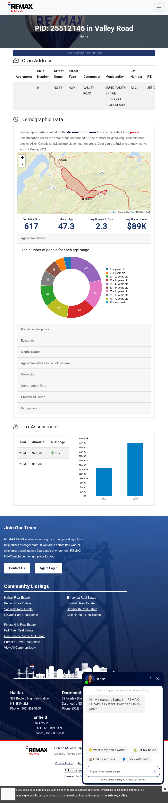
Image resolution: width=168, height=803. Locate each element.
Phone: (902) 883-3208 (48, 733)
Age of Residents (33, 238)
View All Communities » (20, 647)
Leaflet (112, 212)
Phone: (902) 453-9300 (25, 708)
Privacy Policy (117, 795)
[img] (165, 789)
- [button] (22, 164)
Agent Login (48, 568)
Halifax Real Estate (17, 597)
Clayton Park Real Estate (21, 614)
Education (28, 340)
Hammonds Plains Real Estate (24, 636)
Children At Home (33, 397)
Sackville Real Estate (18, 609)
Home (84, 36)
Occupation (29, 408)
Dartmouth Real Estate (82, 609)
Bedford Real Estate (17, 603)
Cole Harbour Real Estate (84, 614)
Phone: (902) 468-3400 (77, 708)
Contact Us (17, 568)
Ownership (28, 374)
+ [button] (22, 157)
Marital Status (30, 352)
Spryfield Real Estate (81, 603)
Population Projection (35, 329)
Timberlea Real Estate (81, 597)
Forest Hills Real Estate (20, 624)
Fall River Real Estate (18, 630)
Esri (132, 212)
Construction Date (33, 386)
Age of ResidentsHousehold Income (45, 363)
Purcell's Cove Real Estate (22, 642)
